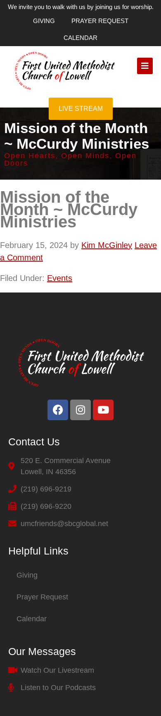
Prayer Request (99, 20)
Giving (44, 20)
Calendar (80, 37)
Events (59, 278)
